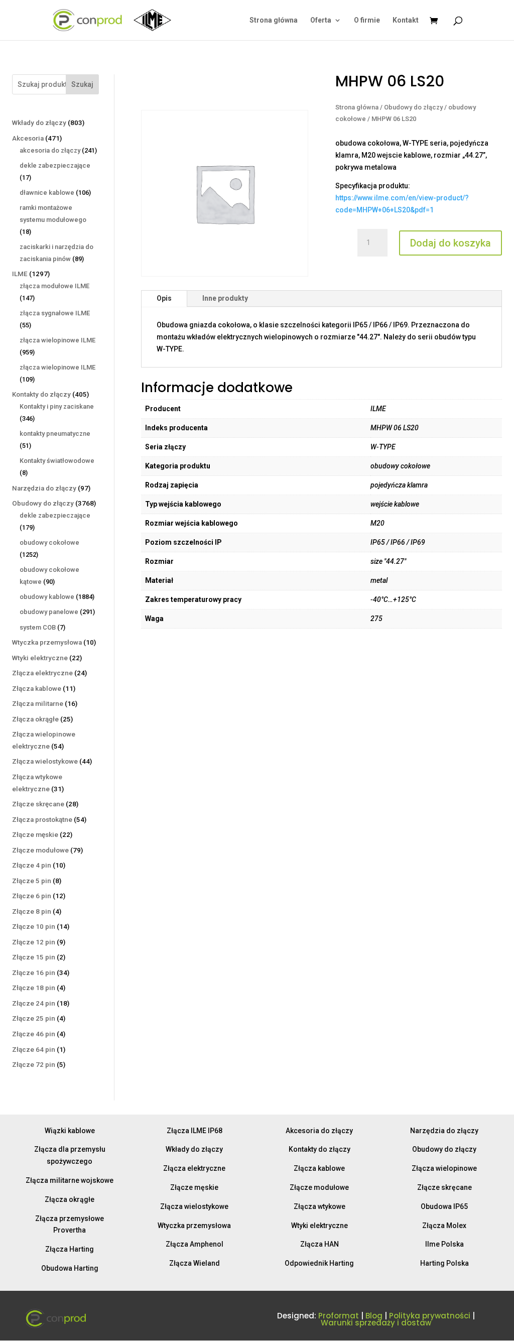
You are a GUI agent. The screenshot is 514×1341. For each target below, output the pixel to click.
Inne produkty (225, 298)
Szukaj (82, 84)
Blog (373, 1315)
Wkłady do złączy (194, 1149)
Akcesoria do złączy (319, 1131)
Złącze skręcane (444, 1187)
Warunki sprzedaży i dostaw (376, 1322)
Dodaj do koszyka (450, 243)
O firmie (367, 20)
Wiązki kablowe (70, 1131)
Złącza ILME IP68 (194, 1131)
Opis (164, 298)
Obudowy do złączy (413, 107)
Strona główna (273, 20)
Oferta (320, 20)
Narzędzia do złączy (444, 1131)
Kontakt (406, 20)
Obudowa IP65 (444, 1206)
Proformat (338, 1315)
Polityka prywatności (429, 1315)
